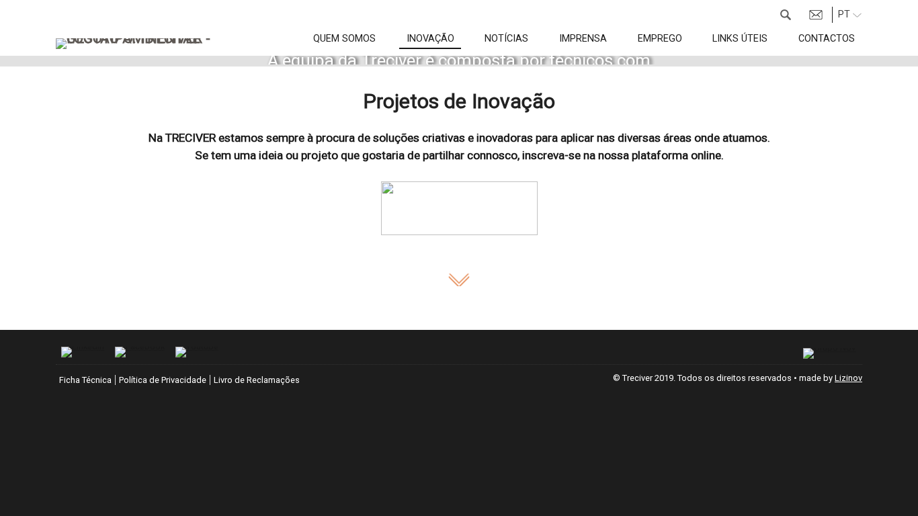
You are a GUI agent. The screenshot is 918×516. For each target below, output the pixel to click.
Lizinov (848, 378)
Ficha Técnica (85, 380)
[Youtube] (196, 352)
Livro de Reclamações (257, 380)
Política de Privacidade (162, 380)
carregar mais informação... (459, 279)
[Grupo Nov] (829, 353)
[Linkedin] (82, 352)
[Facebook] (140, 352)
